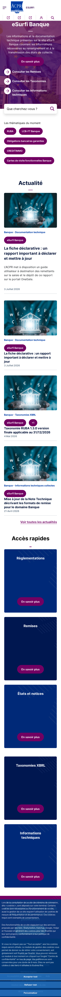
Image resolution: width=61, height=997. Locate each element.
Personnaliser (30, 993)
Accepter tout (30, 976)
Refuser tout (30, 984)
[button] (52, 18)
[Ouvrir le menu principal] (4, 7)
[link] (22, 72)
